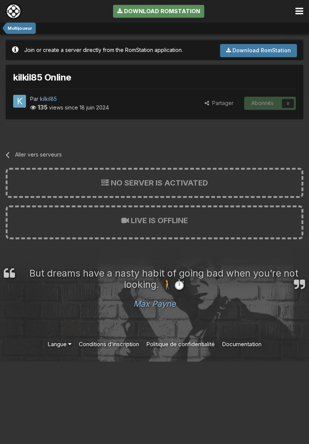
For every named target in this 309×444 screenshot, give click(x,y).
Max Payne (154, 304)
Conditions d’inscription (109, 344)
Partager (221, 103)
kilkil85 (48, 99)
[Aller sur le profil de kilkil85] (19, 101)
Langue (57, 344)
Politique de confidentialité (180, 344)
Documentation (242, 344)
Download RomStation (161, 11)
